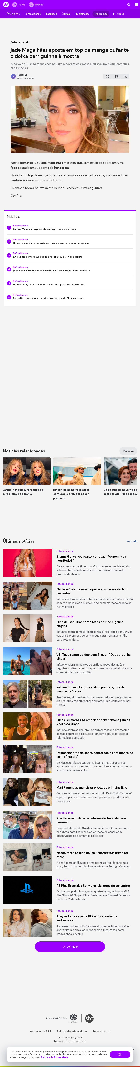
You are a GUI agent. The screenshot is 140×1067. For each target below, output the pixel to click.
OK (120, 1054)
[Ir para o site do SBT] (89, 1018)
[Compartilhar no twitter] (125, 76)
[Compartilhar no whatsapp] (107, 76)
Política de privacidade (72, 1031)
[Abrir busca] (128, 4)
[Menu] (136, 4)
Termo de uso (101, 1031)
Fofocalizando (20, 42)
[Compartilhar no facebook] (116, 76)
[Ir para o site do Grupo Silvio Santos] (64, 1018)
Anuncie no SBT (40, 1031)
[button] (27, 479)
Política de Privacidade (54, 1057)
